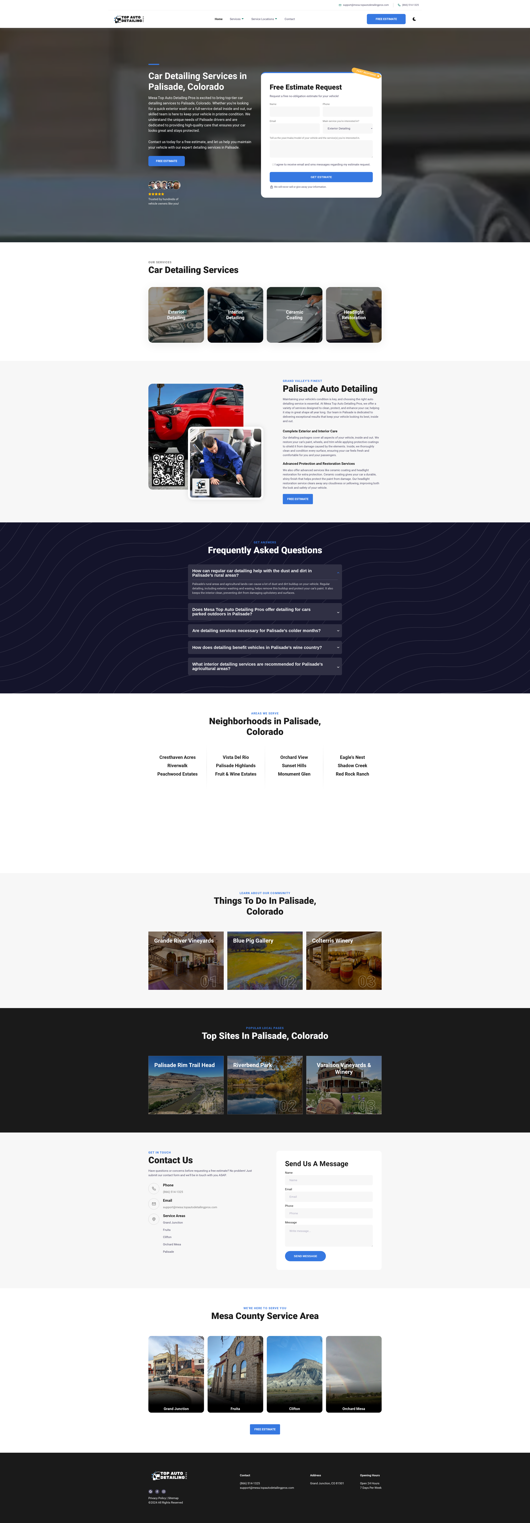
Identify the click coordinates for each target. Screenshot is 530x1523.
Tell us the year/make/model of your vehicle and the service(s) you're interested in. (315, 138)
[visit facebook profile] (157, 1491)
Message (291, 1222)
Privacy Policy (157, 1498)
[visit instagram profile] (163, 1491)
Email (273, 121)
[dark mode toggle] (414, 19)
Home (218, 19)
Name (273, 104)
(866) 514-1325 (410, 4)
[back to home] (129, 19)
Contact (290, 19)
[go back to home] (169, 1480)
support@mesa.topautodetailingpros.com (366, 4)
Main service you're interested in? (341, 121)
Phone (326, 104)
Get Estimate (321, 177)
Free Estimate (386, 19)
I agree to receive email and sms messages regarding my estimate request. (322, 164)
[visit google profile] (150, 1491)
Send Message (305, 1256)
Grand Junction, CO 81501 (327, 1483)
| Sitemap (173, 1498)
